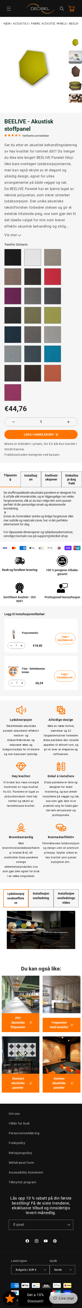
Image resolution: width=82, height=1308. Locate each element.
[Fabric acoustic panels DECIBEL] (21, 994)
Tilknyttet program (22, 1182)
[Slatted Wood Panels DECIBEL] (61, 994)
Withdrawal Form (21, 1162)
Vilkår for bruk (19, 1123)
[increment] (68, 422)
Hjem (6, 23)
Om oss (14, 1113)
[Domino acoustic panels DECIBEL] (61, 1055)
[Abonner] (68, 1225)
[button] (9, 8)
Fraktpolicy (17, 1143)
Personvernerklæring (24, 1133)
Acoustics (21, 23)
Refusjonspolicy (20, 1153)
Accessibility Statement (26, 1172)
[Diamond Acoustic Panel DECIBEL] (21, 1055)
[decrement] (14, 422)
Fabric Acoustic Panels (49, 23)
